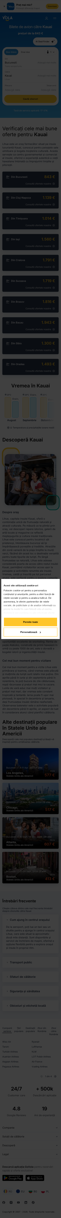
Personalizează (28, 632)
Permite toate (30, 621)
